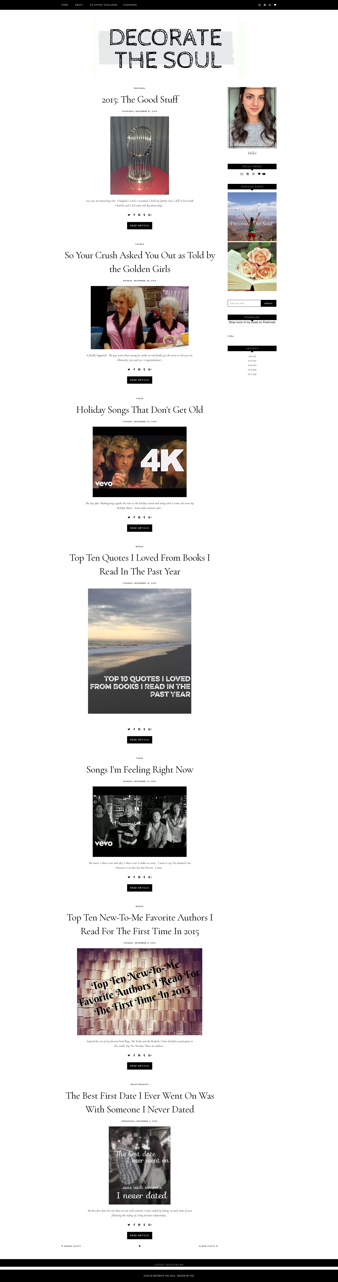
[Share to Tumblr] (144, 215)
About (79, 5)
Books (140, 546)
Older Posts (207, 1246)
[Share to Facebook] (134, 215)
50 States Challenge (104, 5)
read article (139, 225)
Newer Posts (72, 1246)
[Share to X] (129, 215)
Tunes (139, 398)
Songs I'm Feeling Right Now (139, 769)
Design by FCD (185, 1275)
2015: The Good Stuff (140, 99)
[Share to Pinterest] (139, 215)
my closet (252, 322)
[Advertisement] (252, 443)
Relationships (140, 1084)
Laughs (139, 244)
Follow (231, 336)
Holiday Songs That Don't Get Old (139, 410)
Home (64, 5)
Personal (140, 88)
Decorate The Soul (164, 1275)
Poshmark (130, 5)
